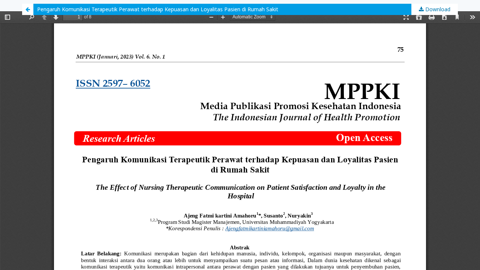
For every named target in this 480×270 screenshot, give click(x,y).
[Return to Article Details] (27, 9)
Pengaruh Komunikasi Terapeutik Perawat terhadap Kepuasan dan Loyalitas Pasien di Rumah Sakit (157, 9)
